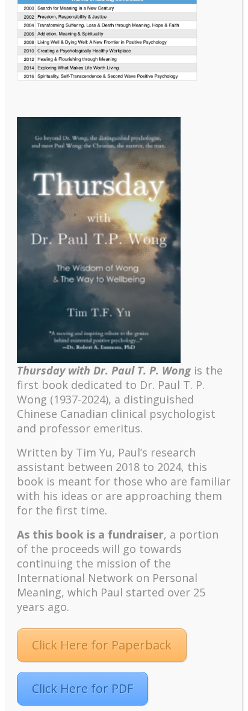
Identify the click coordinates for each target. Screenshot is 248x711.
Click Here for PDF (82, 688)
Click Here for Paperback (102, 645)
